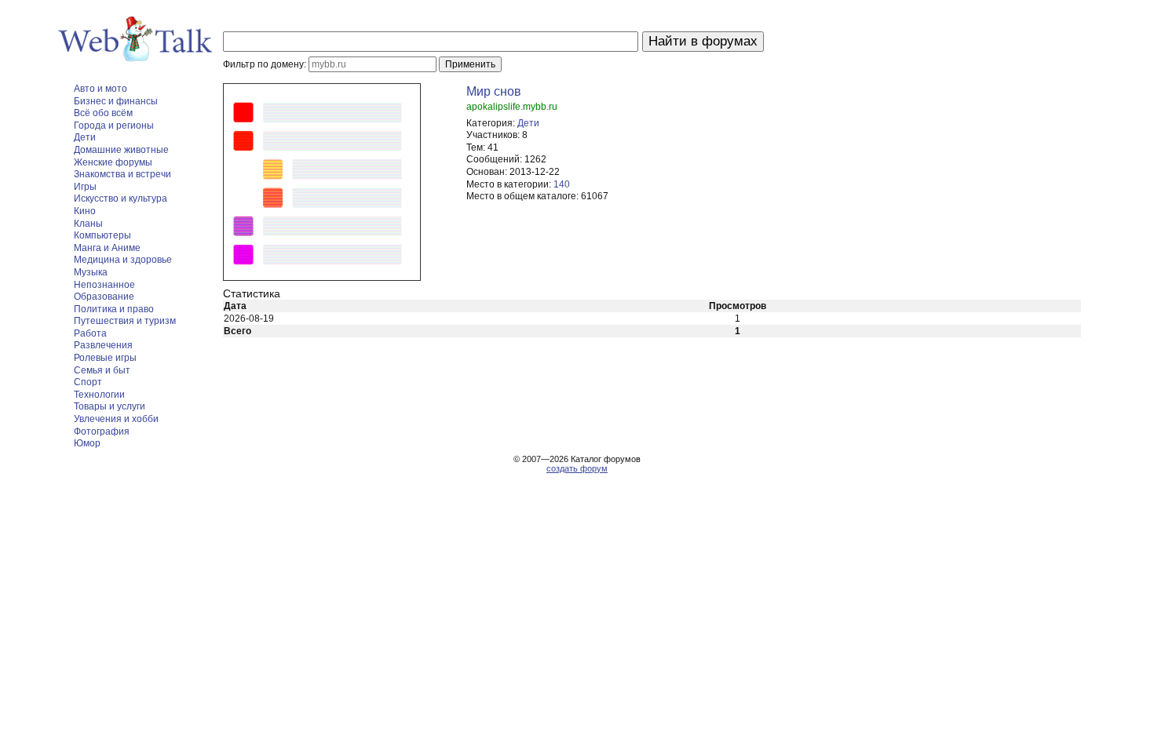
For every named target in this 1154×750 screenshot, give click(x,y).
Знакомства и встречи (122, 174)
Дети (85, 137)
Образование (104, 296)
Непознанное (104, 284)
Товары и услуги (109, 406)
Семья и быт (102, 370)
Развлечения (103, 345)
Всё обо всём (103, 112)
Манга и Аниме (107, 247)
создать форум (577, 468)
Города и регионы (114, 125)
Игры (85, 186)
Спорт (88, 382)
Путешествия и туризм (125, 320)
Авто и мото (100, 88)
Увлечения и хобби (116, 418)
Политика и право (114, 309)
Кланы (88, 223)
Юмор (87, 443)
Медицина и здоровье (123, 259)
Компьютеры (102, 235)
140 (561, 184)
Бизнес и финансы (116, 101)
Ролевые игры (105, 357)
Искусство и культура (120, 198)
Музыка (91, 272)
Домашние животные (121, 149)
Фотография (102, 431)
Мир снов (493, 91)
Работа (90, 333)
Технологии (99, 394)
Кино (85, 211)
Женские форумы (113, 162)
